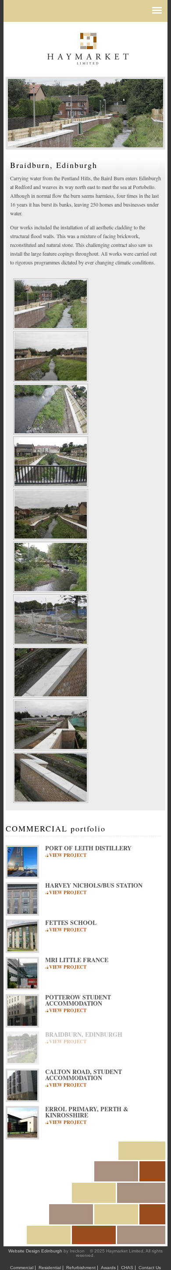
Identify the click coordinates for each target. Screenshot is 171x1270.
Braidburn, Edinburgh (83, 1034)
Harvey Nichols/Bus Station (93, 885)
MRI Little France (76, 960)
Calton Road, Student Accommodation (83, 1075)
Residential (50, 1267)
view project (67, 855)
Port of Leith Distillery (88, 848)
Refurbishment (81, 1267)
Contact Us (150, 1267)
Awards (108, 1267)
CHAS (127, 1267)
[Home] (87, 50)
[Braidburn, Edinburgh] (50, 324)
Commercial (21, 1267)
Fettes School (70, 923)
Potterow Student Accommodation (78, 1000)
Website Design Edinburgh (35, 1251)
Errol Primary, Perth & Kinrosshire (86, 1112)
